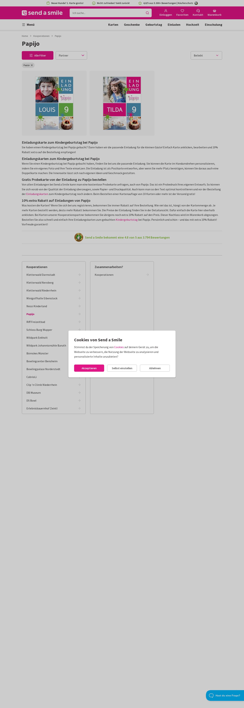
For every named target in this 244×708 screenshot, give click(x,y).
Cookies (119, 347)
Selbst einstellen (122, 368)
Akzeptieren (89, 368)
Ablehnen (155, 368)
